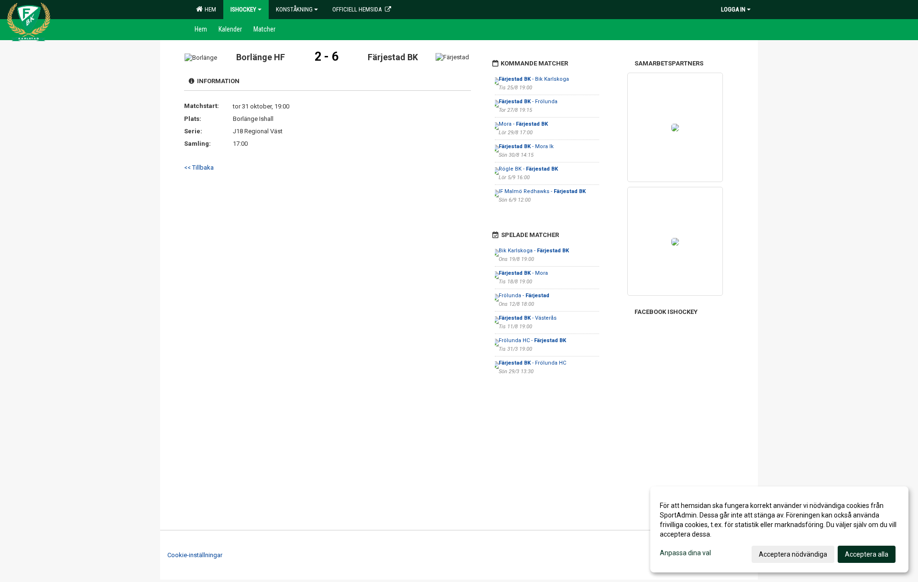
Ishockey (243, 9)
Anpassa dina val (685, 553)
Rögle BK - (528, 169)
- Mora (523, 273)
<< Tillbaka (199, 167)
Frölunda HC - (532, 340)
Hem (209, 9)
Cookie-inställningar (194, 555)
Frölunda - (524, 295)
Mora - (523, 124)
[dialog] (779, 529)
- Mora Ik (526, 146)
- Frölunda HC (532, 363)
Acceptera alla (866, 554)
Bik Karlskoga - (534, 251)
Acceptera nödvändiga (793, 554)
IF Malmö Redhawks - (542, 191)
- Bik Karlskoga (534, 79)
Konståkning (294, 9)
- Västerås (528, 318)
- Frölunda (528, 101)
